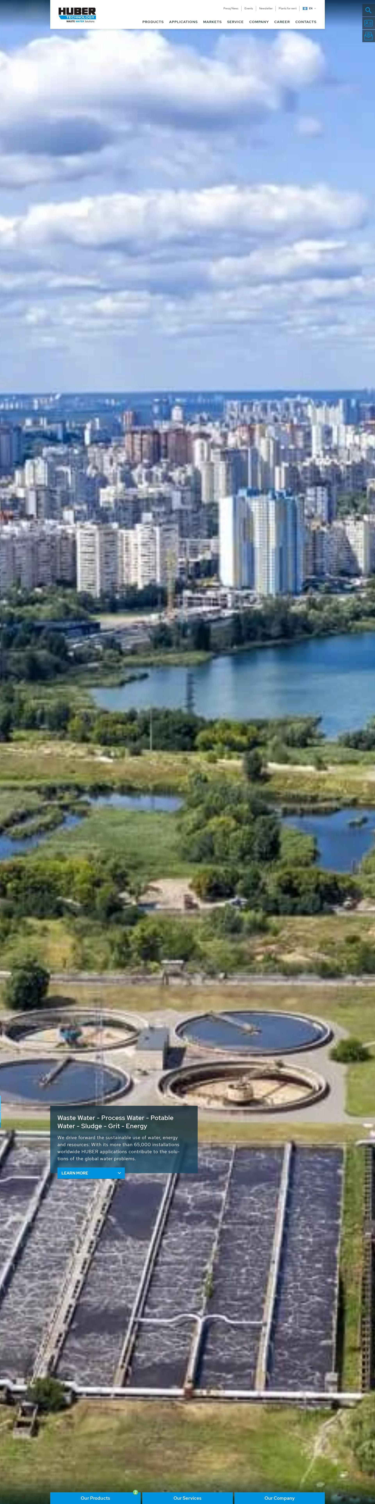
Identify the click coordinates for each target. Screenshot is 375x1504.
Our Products (95, 1498)
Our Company (279, 1498)
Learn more (75, 1173)
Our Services (187, 1498)
